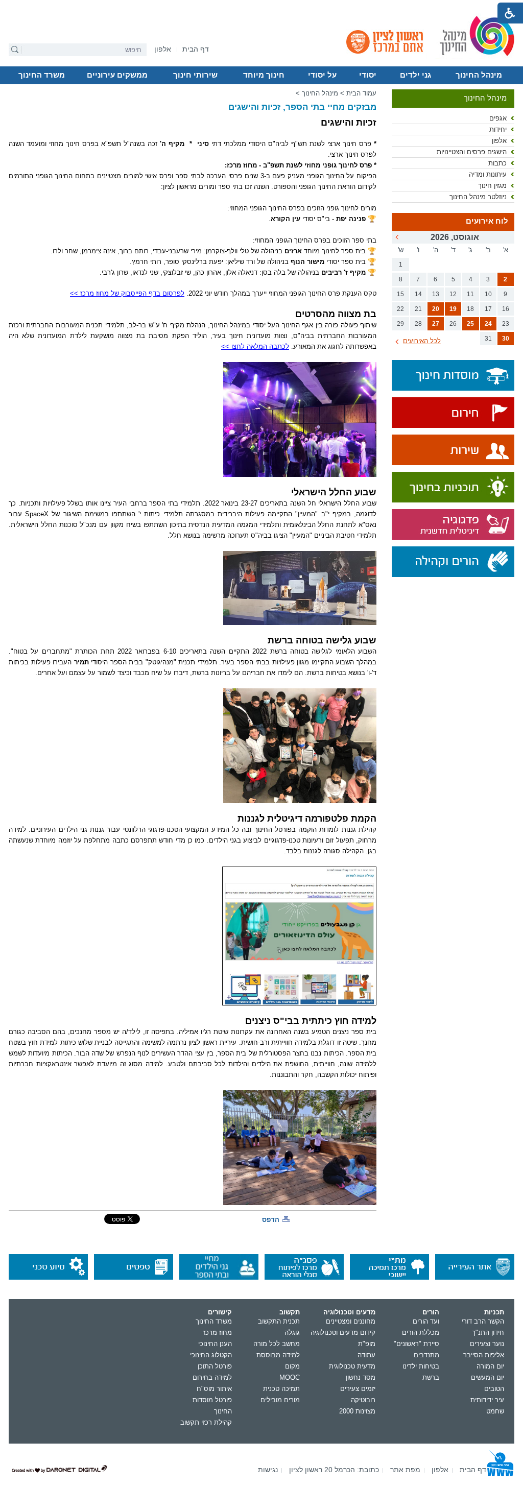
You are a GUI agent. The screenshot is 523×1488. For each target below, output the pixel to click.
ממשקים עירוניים (117, 75)
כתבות (497, 163)
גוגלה (292, 1332)
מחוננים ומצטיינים (350, 1321)
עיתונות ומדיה (488, 174)
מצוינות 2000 (357, 1411)
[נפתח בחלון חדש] (453, 413)
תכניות (494, 1312)
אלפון (499, 141)
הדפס (270, 1219)
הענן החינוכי (215, 1344)
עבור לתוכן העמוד (262, 8)
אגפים (498, 118)
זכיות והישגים (348, 122)
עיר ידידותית (487, 1400)
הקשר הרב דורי (483, 1321)
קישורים (220, 1312)
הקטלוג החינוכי (211, 1355)
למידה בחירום (212, 1377)
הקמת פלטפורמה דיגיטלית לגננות (306, 818)
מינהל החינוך (479, 75)
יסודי (367, 75)
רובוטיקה (363, 1400)
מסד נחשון (360, 1377)
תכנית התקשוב (279, 1321)
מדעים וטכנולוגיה (349, 1312)
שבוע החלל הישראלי (333, 492)
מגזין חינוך (492, 185)
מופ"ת (366, 1344)
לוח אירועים (487, 221)
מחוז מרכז (217, 1332)
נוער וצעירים (487, 1344)
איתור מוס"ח (214, 1389)
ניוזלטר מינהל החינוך (478, 197)
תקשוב (289, 1312)
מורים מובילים (280, 1400)
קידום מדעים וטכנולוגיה (343, 1332)
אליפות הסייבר (483, 1355)
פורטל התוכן (215, 1366)
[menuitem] (162, 49)
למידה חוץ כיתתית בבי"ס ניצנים (310, 1020)
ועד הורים (426, 1321)
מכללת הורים (420, 1332)
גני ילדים (415, 75)
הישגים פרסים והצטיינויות (472, 152)
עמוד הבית (361, 93)
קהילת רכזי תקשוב (206, 1422)
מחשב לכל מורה (276, 1344)
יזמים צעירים (357, 1389)
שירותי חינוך (195, 75)
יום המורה (490, 1366)
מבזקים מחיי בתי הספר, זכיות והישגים (302, 107)
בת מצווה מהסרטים (335, 313)
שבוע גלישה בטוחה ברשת (322, 640)
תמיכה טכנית (281, 1389)
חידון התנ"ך (488, 1332)
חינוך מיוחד (263, 75)
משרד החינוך (41, 75)
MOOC (289, 1377)
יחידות (498, 129)
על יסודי (322, 75)
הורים (430, 1312)
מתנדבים (426, 1355)
